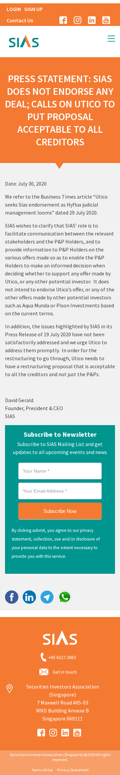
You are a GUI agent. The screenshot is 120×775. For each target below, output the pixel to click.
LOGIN (14, 9)
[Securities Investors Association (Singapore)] (23, 40)
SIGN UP (33, 9)
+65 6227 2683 (62, 657)
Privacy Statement (73, 769)
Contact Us (20, 20)
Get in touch (65, 672)
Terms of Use (42, 769)
